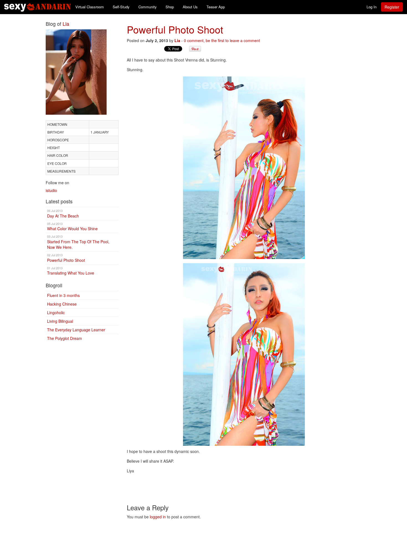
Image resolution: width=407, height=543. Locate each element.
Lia (66, 23)
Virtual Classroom (89, 6)
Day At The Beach (63, 213)
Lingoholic (56, 312)
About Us (190, 6)
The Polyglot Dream (64, 338)
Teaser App (216, 6)
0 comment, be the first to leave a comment (222, 40)
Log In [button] (372, 6)
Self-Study (121, 6)
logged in (158, 516)
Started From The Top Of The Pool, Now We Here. (78, 242)
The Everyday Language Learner (76, 329)
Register (392, 7)
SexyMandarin (37, 7)
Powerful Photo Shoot (66, 258)
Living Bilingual (60, 321)
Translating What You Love (70, 271)
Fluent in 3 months (63, 295)
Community (147, 6)
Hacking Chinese (62, 304)
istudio (51, 190)
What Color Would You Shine (72, 226)
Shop (170, 6)
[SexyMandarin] (244, 167)
